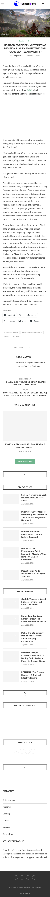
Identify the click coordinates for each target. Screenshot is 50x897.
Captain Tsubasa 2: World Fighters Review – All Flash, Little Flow (33, 602)
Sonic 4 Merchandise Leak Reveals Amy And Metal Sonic (33, 498)
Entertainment (9, 800)
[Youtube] (28, 877)
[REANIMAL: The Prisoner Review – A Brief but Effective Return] (11, 676)
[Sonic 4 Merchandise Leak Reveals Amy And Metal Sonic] (25, 426)
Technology (8, 834)
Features (7, 806)
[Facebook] (16, 877)
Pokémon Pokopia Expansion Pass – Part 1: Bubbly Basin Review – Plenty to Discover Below (33, 656)
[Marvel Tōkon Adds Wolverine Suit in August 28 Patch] (11, 575)
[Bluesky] (34, 877)
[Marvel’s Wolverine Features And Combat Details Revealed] (11, 535)
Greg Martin (18, 55)
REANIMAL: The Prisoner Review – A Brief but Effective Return (33, 675)
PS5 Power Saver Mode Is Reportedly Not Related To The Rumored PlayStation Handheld (34, 516)
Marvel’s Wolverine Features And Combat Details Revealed (32, 534)
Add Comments (25, 461)
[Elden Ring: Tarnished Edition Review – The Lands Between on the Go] (11, 620)
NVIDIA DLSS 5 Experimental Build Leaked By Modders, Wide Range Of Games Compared (34, 554)
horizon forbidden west (32, 332)
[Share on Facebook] (32, 347)
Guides (6, 820)
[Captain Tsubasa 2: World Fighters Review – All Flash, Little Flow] (11, 603)
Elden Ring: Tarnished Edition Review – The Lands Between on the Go (33, 619)
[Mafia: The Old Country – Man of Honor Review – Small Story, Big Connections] (11, 637)
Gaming (6, 813)
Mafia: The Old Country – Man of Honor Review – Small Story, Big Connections (33, 637)
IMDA (29, 90)
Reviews (6, 827)
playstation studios (12, 337)
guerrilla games (11, 332)
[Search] (47, 4)
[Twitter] (22, 877)
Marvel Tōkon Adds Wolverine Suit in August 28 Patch (33, 574)
